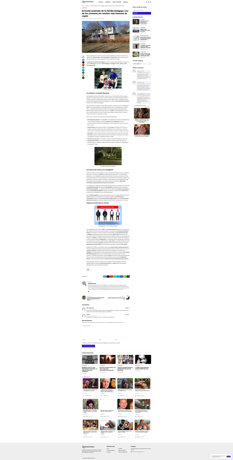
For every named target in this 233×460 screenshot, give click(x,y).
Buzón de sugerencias (122, 451)
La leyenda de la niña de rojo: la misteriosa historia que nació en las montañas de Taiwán (144, 83)
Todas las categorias (111, 450)
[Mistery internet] (89, 2)
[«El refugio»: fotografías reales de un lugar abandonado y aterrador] (136, 46)
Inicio (83, 5)
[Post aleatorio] (148, 2)
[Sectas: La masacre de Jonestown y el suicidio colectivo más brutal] (136, 54)
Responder (127, 314)
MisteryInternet (92, 283)
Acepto (228, 456)
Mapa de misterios (122, 450)
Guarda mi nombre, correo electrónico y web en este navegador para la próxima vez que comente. (101, 342)
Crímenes (87, 5)
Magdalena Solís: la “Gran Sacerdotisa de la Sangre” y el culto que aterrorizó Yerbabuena (144, 72)
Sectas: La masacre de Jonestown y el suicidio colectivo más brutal (145, 54)
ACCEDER (135, 13)
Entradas (120, 448)
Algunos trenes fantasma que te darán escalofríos (145, 30)
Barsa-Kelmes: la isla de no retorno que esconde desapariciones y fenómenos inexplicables (145, 38)
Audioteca (109, 451)
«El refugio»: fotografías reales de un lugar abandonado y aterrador (145, 46)
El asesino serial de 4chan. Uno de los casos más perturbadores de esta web (108, 369)
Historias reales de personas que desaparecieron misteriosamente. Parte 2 (145, 22)
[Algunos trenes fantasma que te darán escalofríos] (136, 30)
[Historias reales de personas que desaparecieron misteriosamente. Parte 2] (136, 21)
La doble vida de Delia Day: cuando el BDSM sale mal (142, 368)
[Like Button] (87, 269)
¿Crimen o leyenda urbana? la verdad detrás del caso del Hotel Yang (144, 95)
